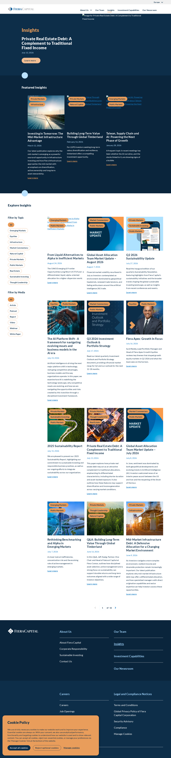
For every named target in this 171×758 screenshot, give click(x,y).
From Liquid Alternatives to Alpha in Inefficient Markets (65, 256)
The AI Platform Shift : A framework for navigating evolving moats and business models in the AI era (64, 346)
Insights (110, 10)
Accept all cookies (19, 748)
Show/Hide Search (161, 9)
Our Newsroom (149, 10)
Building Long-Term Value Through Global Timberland (85, 135)
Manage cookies (72, 747)
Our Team (99, 10)
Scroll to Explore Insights (25, 193)
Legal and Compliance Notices (133, 694)
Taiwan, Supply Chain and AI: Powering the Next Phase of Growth (122, 137)
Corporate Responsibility (73, 648)
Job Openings (67, 711)
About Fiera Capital (70, 642)
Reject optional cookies (47, 748)
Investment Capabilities (128, 10)
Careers (65, 694)
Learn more (32, 60)
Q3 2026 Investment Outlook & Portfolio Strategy (100, 342)
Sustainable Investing (71, 655)
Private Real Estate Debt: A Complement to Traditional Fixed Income (104, 449)
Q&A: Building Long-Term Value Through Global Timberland (103, 543)
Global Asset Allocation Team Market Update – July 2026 (141, 449)
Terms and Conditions (126, 705)
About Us (65, 631)
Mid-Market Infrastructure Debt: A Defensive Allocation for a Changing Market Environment (143, 545)
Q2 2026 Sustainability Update (140, 256)
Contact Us (66, 661)
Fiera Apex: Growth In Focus (144, 338)
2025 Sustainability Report (64, 446)
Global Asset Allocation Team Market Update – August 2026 (102, 258)
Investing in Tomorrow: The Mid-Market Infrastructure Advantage (45, 137)
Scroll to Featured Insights (25, 75)
